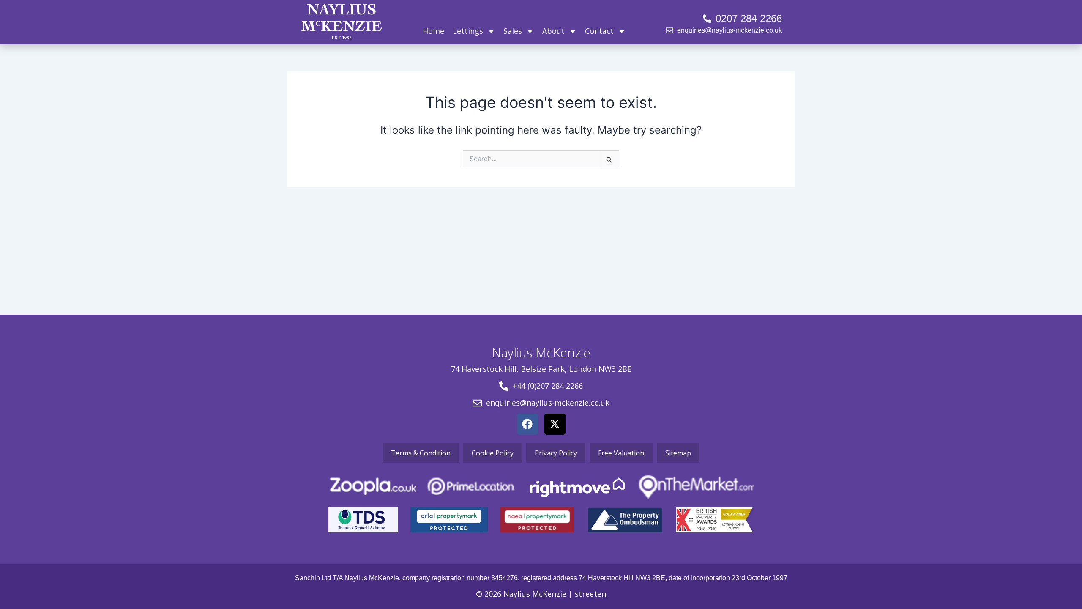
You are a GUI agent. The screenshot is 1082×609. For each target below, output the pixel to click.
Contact (599, 31)
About (553, 31)
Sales (512, 31)
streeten (590, 594)
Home (433, 31)
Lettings (468, 31)
